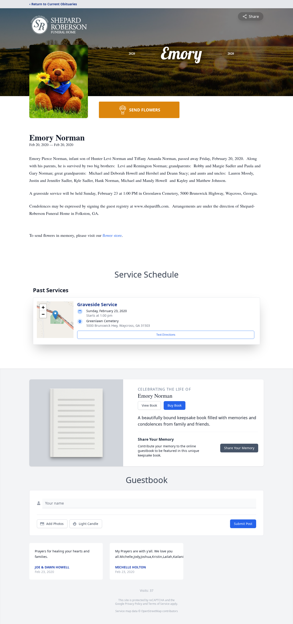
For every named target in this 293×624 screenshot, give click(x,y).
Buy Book (175, 405)
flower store (112, 235)
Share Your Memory (239, 448)
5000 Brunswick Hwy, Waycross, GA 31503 (118, 325)
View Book (149, 405)
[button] (55, 315)
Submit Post (243, 523)
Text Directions (165, 335)
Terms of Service (159, 604)
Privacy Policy (133, 604)
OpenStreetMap (151, 611)
